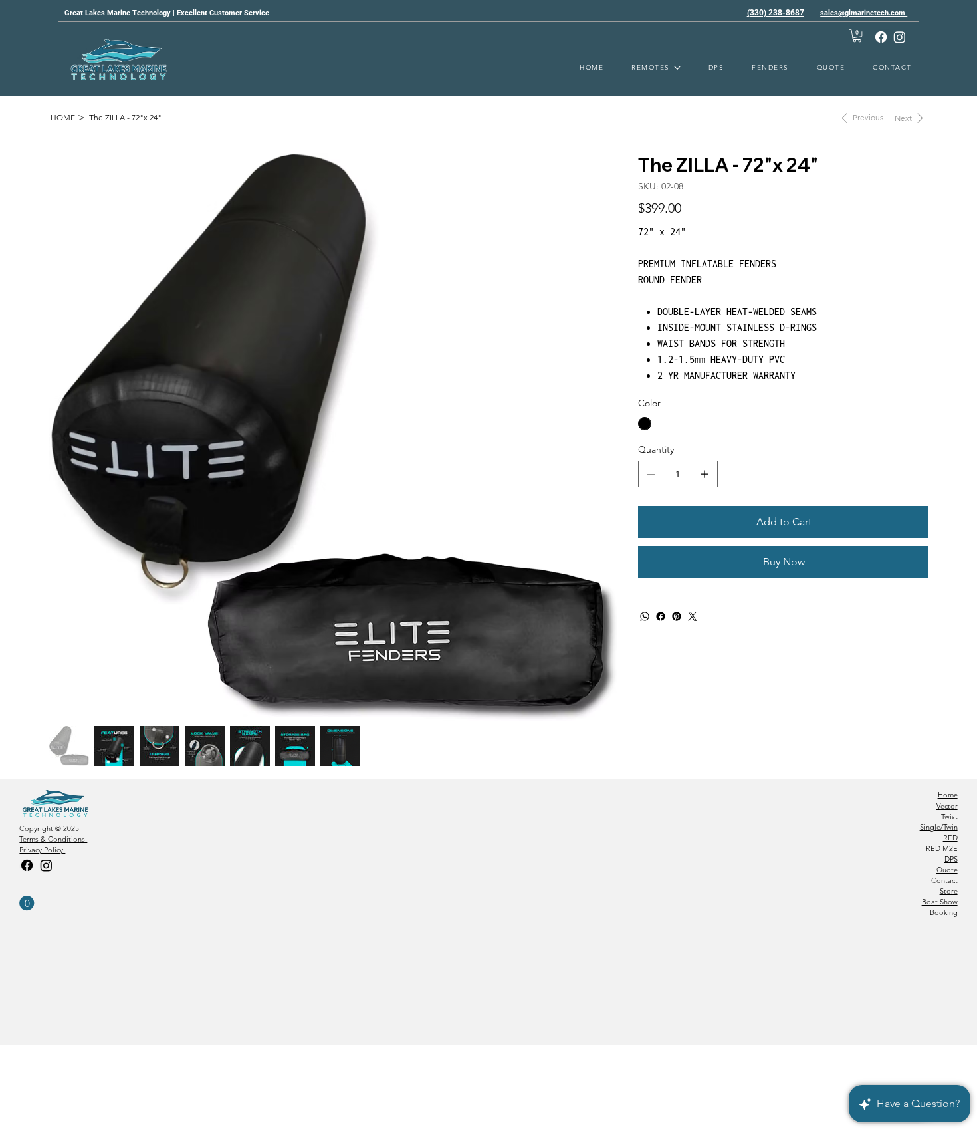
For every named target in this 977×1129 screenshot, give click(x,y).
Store (949, 891)
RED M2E (942, 848)
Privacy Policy (42, 849)
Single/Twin (939, 827)
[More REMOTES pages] (677, 67)
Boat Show (940, 901)
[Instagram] (899, 37)
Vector (947, 806)
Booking (944, 912)
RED (950, 837)
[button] (857, 35)
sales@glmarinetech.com (863, 12)
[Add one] (704, 474)
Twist (949, 816)
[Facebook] (881, 37)
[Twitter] (692, 616)
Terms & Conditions (53, 839)
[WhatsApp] (644, 616)
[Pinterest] (676, 616)
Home (948, 794)
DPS (951, 859)
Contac (943, 880)
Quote (947, 869)
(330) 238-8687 (775, 12)
